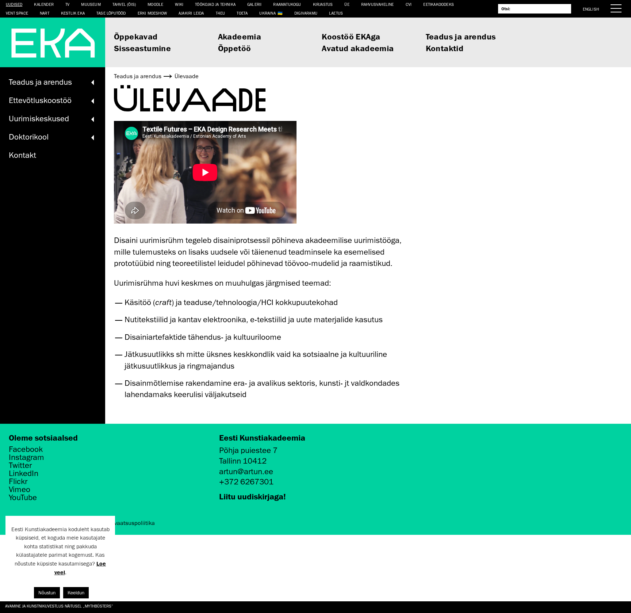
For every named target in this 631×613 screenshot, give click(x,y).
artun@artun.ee (246, 471)
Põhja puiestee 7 (248, 450)
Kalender (44, 4)
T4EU (220, 13)
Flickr (18, 481)
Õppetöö (234, 48)
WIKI (179, 4)
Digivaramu (305, 13)
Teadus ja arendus (461, 36)
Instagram (26, 457)
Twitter (20, 465)
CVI (409, 4)
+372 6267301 (246, 482)
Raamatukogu (287, 4)
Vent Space (17, 13)
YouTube (23, 498)
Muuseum (90, 4)
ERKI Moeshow (152, 13)
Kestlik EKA (73, 13)
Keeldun (76, 593)
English (591, 9)
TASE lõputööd (111, 13)
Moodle (155, 4)
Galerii (254, 4)
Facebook (26, 449)
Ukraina (267, 13)
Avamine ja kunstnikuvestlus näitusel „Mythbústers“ (59, 606)
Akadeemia (239, 36)
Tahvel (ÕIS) (124, 4)
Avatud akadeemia (358, 48)
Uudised (14, 4)
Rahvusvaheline (377, 4)
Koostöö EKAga (351, 36)
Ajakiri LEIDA (191, 13)
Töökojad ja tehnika (215, 4)
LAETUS (336, 13)
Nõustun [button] (47, 593)
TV (67, 4)
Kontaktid (445, 48)
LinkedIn (23, 473)
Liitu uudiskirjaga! (252, 496)
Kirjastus (323, 4)
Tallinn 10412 (243, 461)
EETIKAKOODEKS (438, 4)
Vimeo (19, 490)
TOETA (242, 13)
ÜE (346, 4)
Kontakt (22, 155)
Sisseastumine (142, 48)
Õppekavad (136, 36)
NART (44, 13)
